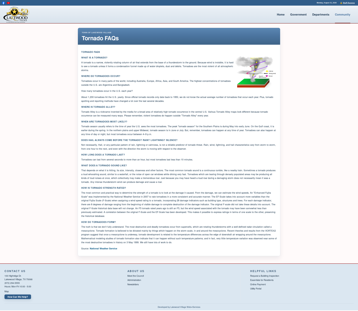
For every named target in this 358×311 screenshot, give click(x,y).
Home (281, 14)
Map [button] (6, 291)
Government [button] (298, 14)
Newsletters (133, 284)
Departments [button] (320, 14)
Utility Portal (255, 288)
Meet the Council (135, 275)
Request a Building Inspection (264, 275)
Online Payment (258, 284)
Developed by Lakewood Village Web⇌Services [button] (179, 306)
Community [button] (342, 14)
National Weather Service (103, 248)
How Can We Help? (18, 296)
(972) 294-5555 (12, 282)
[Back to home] (16, 14)
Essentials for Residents (262, 279)
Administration (134, 279)
